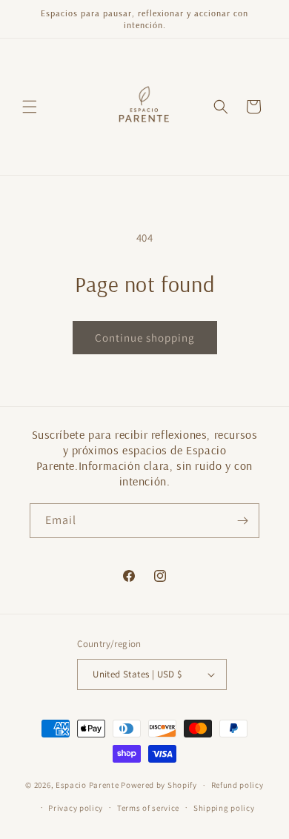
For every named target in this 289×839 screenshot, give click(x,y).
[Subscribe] (242, 520)
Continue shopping (145, 338)
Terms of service (148, 808)
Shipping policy (224, 808)
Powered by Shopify (159, 785)
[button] (29, 106)
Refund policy (237, 785)
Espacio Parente (87, 785)
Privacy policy (75, 808)
